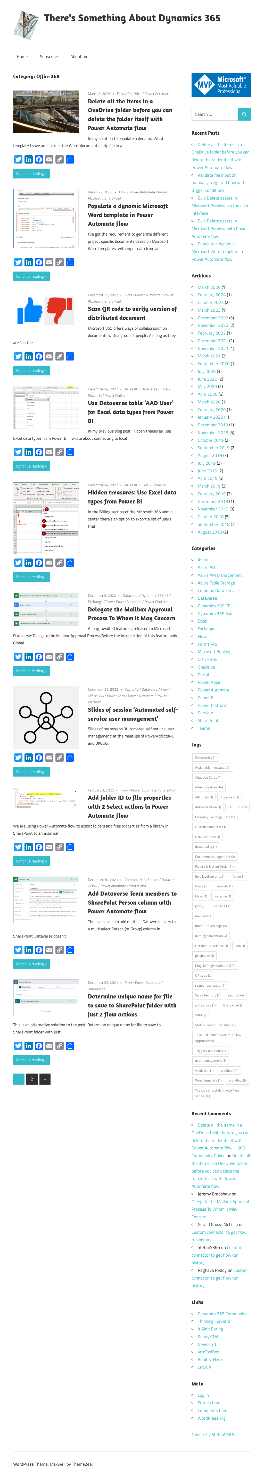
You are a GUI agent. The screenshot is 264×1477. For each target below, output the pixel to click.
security (236, 995)
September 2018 (214, 524)
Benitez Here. (210, 1359)
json (200, 905)
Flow (120, 93)
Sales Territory (207, 995)
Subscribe (49, 56)
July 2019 (207, 463)
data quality (206, 846)
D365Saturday (207, 836)
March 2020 (209, 402)
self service (205, 1005)
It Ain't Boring (210, 1329)
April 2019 (208, 478)
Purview (205, 712)
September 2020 (214, 363)
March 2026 (209, 287)
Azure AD (131, 389)
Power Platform (117, 395)
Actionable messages (212, 767)
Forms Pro (207, 644)
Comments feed (212, 1410)
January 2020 (210, 417)
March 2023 (209, 310)
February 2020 (212, 409)
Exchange (95, 601)
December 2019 (213, 424)
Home (22, 56)
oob (240, 945)
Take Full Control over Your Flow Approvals (218, 1037)
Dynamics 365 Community (222, 1313)
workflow (237, 1080)
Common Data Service (142, 879)
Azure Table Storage (216, 583)
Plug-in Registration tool (215, 965)
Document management (215, 856)
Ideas (201, 896)
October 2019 (211, 440)
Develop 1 (207, 1344)
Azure (203, 559)
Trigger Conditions (210, 1050)
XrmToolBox (208, 1351)
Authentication (208, 806)
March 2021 (209, 356)
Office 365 (96, 695)
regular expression (210, 985)
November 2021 (213, 348)
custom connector (210, 826)
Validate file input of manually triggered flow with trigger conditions (218, 183)
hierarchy (224, 886)
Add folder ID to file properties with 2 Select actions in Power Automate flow (129, 806)
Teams (204, 728)
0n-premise (205, 757)
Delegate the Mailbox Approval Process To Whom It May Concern (220, 1209)
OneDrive (134, 93)
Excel (164, 389)
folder (239, 876)
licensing (221, 905)
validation (204, 1070)
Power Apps (116, 695)
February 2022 (212, 333)
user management (210, 1060)
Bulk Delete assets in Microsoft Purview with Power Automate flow (220, 229)
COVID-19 (237, 806)
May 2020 (207, 386)
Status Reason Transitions (216, 1025)
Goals (201, 886)
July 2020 (207, 371)
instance (222, 896)
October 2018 (211, 516)
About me (79, 56)
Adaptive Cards (208, 777)
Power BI (95, 395)
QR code (203, 975)
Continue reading (30, 173)
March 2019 (209, 486)
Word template (208, 1080)
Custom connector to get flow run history (216, 1255)
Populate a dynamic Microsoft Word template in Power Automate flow (128, 215)
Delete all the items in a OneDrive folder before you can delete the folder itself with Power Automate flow (221, 1171)
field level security (210, 876)
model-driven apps (211, 925)
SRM (200, 1014)
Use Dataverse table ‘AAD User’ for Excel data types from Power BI (131, 412)
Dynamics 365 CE (155, 595)
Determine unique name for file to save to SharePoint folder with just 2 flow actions (132, 1005)
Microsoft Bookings (216, 651)
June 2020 (207, 379)
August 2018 (210, 532)
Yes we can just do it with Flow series (217, 1093)
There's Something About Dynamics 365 (132, 17)
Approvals (229, 797)
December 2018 (213, 501)
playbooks (204, 955)
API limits (204, 797)
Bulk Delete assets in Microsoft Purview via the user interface (220, 206)
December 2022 (213, 317)
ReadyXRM (208, 1336)
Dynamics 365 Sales (217, 613)
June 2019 (207, 470)
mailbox (203, 915)
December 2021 (213, 340)
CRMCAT (205, 1367)
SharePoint (112, 198)
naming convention (211, 935)
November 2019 (213, 432)
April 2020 (208, 394)
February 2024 (212, 294)
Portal (203, 674)
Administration (209, 787)
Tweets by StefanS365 (213, 1434)
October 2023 (211, 302)
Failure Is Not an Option (214, 866)
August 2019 (210, 455)
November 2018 (213, 509)
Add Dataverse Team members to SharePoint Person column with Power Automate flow (132, 902)
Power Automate (157, 93)
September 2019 (214, 447)
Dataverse (149, 389)
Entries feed (209, 1402)
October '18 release (211, 945)
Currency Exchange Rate (215, 816)
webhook (229, 1070)
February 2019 (212, 493)
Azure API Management (220, 575)
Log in (203, 1395)
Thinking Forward (214, 1321)
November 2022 (213, 325)
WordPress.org (212, 1418)
